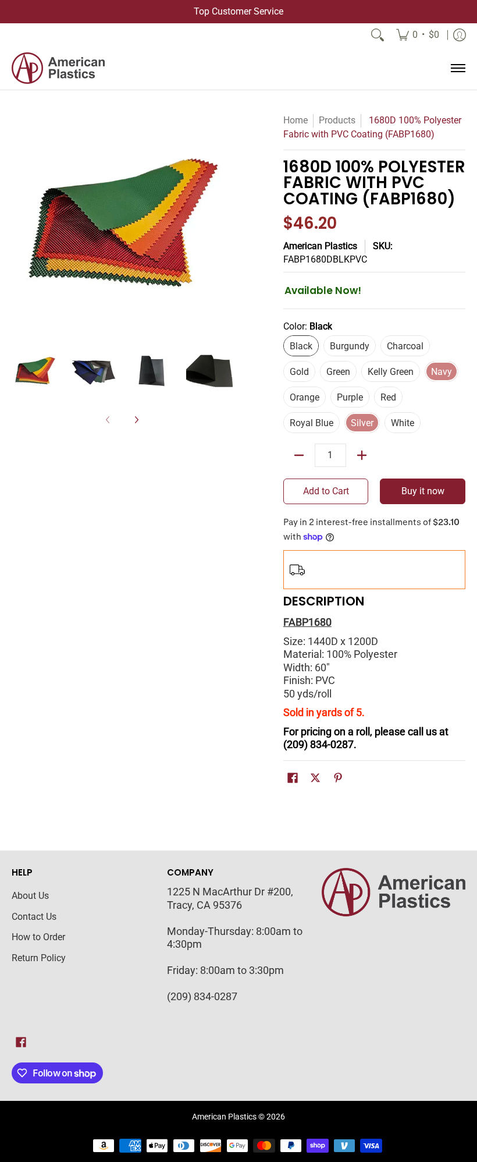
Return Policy (39, 957)
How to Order (38, 937)
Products (337, 120)
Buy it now (422, 491)
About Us (30, 895)
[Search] (377, 35)
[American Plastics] (58, 68)
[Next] (224, 224)
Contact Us (34, 916)
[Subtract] (299, 455)
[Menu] (457, 68)
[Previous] (20, 224)
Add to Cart (326, 491)
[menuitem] (417, 35)
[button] (292, 779)
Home (295, 120)
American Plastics (320, 245)
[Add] (362, 455)
